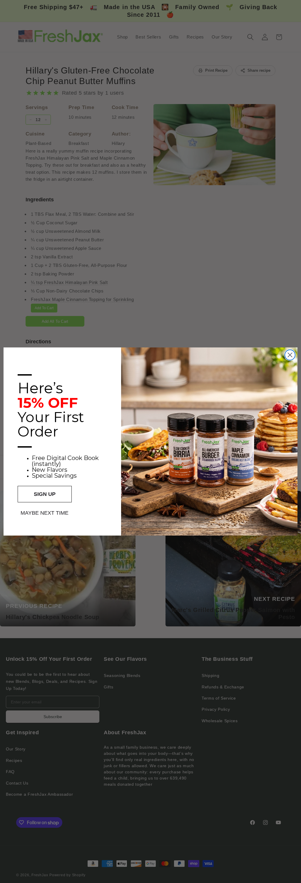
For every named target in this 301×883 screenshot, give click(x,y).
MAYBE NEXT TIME (44, 513)
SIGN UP (45, 494)
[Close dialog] (290, 355)
